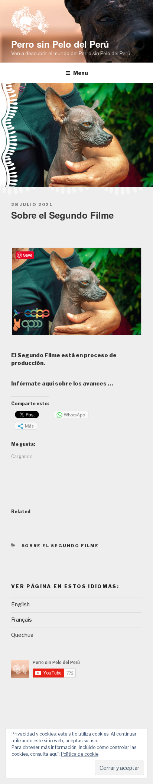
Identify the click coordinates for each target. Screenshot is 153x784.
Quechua (22, 635)
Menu (80, 73)
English (20, 604)
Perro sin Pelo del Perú (60, 44)
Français (21, 619)
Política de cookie (79, 754)
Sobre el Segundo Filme (60, 545)
